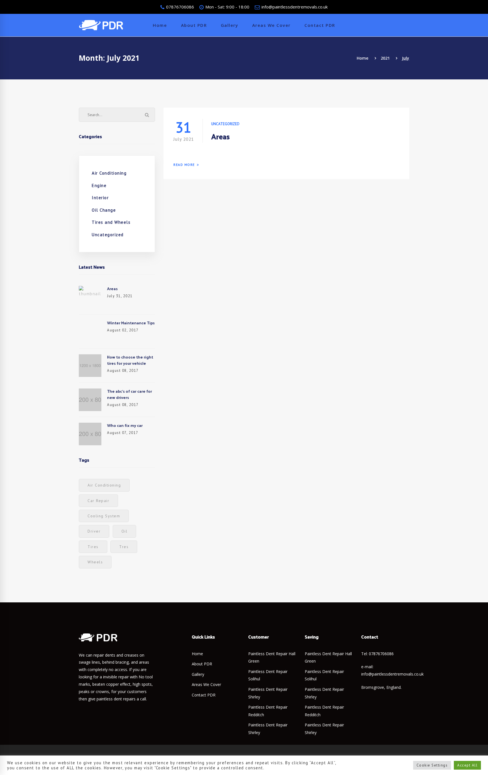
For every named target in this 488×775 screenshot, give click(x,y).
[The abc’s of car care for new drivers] (90, 391)
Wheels (95, 562)
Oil (124, 531)
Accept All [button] (467, 765)
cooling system (104, 515)
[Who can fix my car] (90, 426)
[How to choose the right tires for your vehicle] (90, 357)
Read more (184, 164)
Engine (99, 185)
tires (93, 546)
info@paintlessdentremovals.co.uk (294, 7)
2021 (385, 58)
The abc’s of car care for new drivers (129, 394)
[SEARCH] (147, 114)
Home (362, 58)
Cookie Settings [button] (432, 765)
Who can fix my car (125, 425)
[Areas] (90, 289)
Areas (112, 288)
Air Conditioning (109, 173)
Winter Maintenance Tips (131, 322)
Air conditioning (104, 485)
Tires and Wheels (111, 222)
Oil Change (104, 210)
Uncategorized (108, 234)
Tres (123, 546)
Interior (100, 197)
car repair (98, 500)
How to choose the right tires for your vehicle (130, 360)
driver (94, 531)
